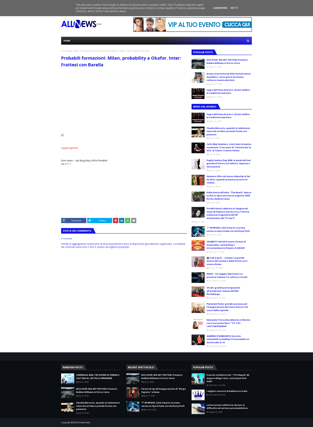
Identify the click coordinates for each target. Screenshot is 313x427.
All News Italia (83, 422)
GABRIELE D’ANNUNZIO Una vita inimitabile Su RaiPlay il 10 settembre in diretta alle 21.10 (228, 339)
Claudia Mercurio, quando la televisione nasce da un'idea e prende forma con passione (228, 131)
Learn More (220, 8)
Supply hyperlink (69, 147)
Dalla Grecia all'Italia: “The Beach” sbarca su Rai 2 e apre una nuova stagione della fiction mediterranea (229, 195)
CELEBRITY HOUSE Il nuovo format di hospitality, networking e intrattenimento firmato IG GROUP (226, 244)
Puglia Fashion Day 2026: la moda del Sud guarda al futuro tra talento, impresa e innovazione (229, 163)
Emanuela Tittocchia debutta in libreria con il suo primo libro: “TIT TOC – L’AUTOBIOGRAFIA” (228, 323)
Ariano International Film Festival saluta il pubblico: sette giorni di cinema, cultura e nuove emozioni (229, 77)
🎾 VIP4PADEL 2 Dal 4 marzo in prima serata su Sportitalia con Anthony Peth (228, 229)
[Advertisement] (124, 98)
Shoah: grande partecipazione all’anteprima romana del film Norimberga (223, 291)
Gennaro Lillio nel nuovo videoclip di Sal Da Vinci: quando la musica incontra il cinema (228, 179)
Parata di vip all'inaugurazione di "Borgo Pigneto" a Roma (163, 390)
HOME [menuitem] (67, 40)
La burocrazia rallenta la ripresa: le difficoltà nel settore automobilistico (227, 406)
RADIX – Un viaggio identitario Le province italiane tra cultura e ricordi (227, 275)
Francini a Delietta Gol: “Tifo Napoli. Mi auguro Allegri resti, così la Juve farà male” (228, 378)
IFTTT (68, 163)
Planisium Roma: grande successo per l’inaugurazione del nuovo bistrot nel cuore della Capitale (227, 307)
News (76, 50)
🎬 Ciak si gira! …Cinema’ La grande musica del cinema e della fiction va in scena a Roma (227, 261)
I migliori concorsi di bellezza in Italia (227, 391)
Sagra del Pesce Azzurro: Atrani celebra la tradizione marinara (228, 91)
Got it (234, 8)
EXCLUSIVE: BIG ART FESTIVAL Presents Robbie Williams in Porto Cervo (227, 61)
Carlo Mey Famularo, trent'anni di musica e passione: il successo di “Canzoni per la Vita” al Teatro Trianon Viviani (229, 147)
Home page (66, 50)
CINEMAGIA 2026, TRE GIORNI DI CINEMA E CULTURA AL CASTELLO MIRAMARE (97, 376)
